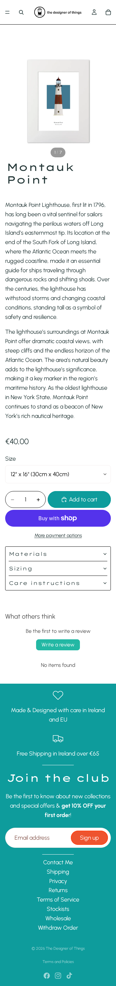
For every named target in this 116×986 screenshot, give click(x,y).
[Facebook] (47, 976)
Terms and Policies (58, 961)
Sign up (89, 837)
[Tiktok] (69, 976)
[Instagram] (58, 976)
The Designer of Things (65, 948)
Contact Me (58, 862)
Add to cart (83, 499)
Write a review (58, 645)
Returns (58, 890)
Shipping (58, 871)
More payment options (58, 535)
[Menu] (7, 12)
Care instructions (44, 583)
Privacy (58, 881)
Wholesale (58, 918)
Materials (28, 554)
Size (10, 458)
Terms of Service (58, 899)
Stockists (58, 909)
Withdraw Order (58, 927)
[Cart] (108, 12)
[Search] (21, 12)
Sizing (21, 568)
